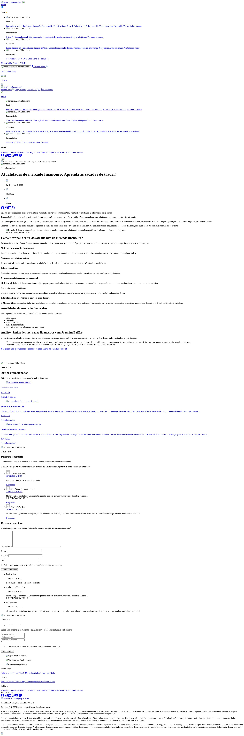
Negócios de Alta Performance (111, 48)
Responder (10, 485)
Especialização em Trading (17, 48)
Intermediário (13, 682)
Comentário (6, 546)
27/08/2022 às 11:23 (14, 476)
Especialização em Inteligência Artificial (65, 48)
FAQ (22, 63)
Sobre (3, 5)
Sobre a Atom (6, 673)
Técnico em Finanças (89, 48)
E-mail (4, 556)
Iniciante (4, 682)
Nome (4, 551)
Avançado (23, 682)
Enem (30, 59)
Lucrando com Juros (62, 37)
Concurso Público (16, 59)
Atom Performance (91, 26)
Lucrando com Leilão (23, 37)
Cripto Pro (10, 37)
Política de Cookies (9, 690)
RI (25, 63)
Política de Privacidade (55, 152)
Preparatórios (33, 682)
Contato (16, 63)
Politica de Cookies (9, 152)
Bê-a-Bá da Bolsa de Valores (68, 26)
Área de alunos (47, 90)
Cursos (9, 90)
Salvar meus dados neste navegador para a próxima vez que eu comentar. (33, 565)
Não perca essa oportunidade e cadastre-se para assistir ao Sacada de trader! (34, 349)
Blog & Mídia (6, 63)
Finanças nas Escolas (114, 26)
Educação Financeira (44, 26)
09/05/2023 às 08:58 (14, 509)
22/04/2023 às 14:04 (14, 491)
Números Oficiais (49, 673)
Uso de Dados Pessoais (74, 152)
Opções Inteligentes (79, 37)
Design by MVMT (21, 698)
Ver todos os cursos (134, 26)
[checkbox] (122, 646)
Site (2, 560)
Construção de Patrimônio (43, 37)
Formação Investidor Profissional (19, 26)
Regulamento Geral (37, 152)
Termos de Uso (23, 152)
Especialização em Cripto (38, 48)
